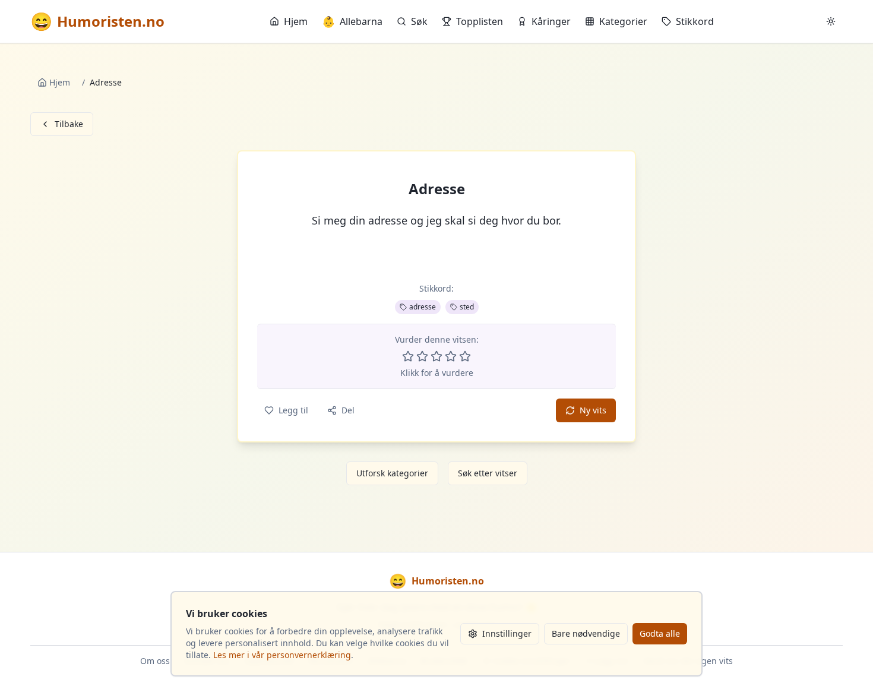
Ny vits (593, 410)
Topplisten (479, 21)
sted (467, 307)
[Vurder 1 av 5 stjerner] (408, 356)
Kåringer (551, 21)
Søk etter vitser (487, 473)
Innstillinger (507, 633)
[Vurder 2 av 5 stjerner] (422, 356)
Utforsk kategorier (392, 473)
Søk (419, 21)
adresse (422, 307)
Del (348, 410)
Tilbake (69, 123)
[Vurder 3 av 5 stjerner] (436, 356)
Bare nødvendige (586, 633)
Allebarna (352, 21)
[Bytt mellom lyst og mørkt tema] (831, 21)
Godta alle (660, 633)
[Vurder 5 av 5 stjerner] (465, 356)
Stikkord (695, 21)
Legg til (293, 410)
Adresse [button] (437, 189)
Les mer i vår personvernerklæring (282, 654)
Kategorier (623, 21)
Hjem (296, 21)
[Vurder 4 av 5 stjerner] (450, 356)
